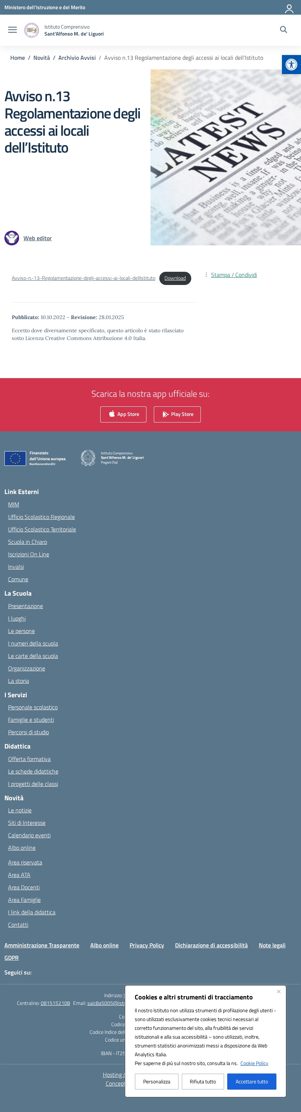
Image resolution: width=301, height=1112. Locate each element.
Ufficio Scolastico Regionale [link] (41, 516)
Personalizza (156, 1081)
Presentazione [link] (25, 605)
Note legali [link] (272, 945)
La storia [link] (18, 680)
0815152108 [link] (55, 1003)
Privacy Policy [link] (147, 945)
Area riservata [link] (25, 862)
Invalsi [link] (16, 566)
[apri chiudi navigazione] (12, 30)
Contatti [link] (18, 924)
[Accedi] (290, 7)
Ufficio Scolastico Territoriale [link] (42, 529)
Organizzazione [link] (26, 668)
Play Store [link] (181, 414)
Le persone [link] (21, 630)
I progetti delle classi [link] (33, 783)
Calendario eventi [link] (29, 835)
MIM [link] (13, 504)
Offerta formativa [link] (29, 758)
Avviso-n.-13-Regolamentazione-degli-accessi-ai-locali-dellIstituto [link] (83, 278)
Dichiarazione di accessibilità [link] (211, 945)
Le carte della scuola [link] (33, 655)
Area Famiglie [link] (24, 899)
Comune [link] (18, 579)
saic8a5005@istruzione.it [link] (115, 1003)
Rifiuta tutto (203, 1081)
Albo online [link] (22, 847)
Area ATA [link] (19, 874)
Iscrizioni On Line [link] (28, 554)
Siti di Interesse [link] (27, 822)
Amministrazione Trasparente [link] (41, 945)
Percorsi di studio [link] (28, 732)
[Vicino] (278, 991)
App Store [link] (127, 414)
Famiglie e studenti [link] (31, 719)
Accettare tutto (252, 1081)
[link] (291, 64)
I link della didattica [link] (31, 912)
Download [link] (175, 278)
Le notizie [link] (20, 810)
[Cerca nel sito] (283, 30)
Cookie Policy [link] (254, 1063)
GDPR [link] (11, 957)
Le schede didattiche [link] (33, 771)
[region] (205, 1041)
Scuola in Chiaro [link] (27, 541)
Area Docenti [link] (24, 887)
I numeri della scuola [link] (33, 643)
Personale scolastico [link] (33, 707)
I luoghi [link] (17, 618)
